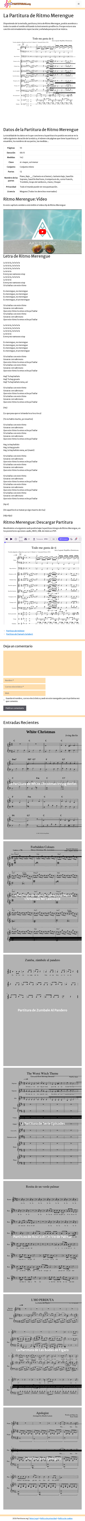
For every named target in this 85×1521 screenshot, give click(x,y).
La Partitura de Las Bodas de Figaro (42, 1350)
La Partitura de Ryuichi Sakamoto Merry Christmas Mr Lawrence (42, 897)
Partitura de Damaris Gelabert (19, 634)
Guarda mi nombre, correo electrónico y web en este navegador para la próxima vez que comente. (43, 700)
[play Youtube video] (42, 231)
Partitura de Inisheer (15, 631)
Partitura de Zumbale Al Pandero (42, 1010)
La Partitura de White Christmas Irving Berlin (42, 784)
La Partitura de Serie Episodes (42, 1123)
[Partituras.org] (17, 4)
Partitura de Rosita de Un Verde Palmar (42, 1237)
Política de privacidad (48, 1518)
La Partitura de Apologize (43, 1458)
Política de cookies (65, 1518)
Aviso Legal (34, 1518)
